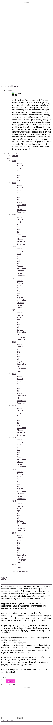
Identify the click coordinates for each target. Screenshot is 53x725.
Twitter (15, 571)
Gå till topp (7, 720)
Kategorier (12, 153)
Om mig (10, 91)
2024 (14, 214)
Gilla (12, 681)
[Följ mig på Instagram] (16, 95)
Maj (18, 173)
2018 (14, 405)
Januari (20, 163)
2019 (14, 373)
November (21, 209)
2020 (14, 342)
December (21, 212)
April (18, 170)
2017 (14, 437)
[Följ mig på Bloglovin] (13, 95)
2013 (14, 564)
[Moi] (14, 93)
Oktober (20, 207)
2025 (14, 182)
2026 (14, 160)
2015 (14, 501)
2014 (14, 533)
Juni (18, 175)
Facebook (23, 571)
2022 (14, 278)
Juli (18, 177)
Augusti (20, 180)
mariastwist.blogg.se (9, 86)
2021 (14, 310)
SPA (4, 579)
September (21, 204)
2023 (14, 246)
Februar (20, 165)
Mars (19, 168)
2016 (14, 469)
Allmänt (15, 155)
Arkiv (9, 158)
